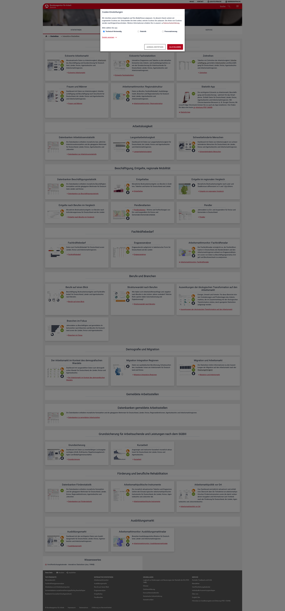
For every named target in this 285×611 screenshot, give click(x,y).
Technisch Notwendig (114, 31)
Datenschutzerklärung (171, 23)
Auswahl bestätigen (155, 47)
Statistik (143, 31)
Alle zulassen (175, 47)
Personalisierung (171, 31)
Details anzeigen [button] (108, 37)
